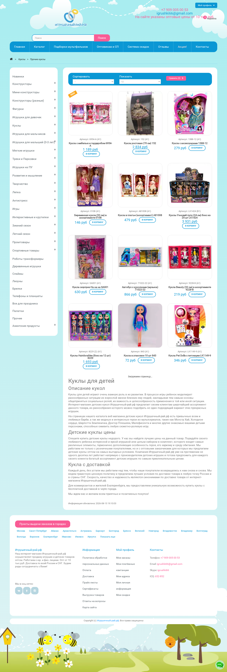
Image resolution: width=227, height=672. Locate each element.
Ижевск (79, 537)
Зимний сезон (34, 224)
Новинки (18, 76)
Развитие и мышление (34, 174)
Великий (140, 531)
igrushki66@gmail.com (169, 563)
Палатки (18, 311)
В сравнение (102, 113)
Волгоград (201, 531)
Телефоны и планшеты (27, 296)
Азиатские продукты (34, 325)
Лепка (34, 191)
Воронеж (34, 537)
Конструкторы (34, 83)
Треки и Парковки (34, 158)
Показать (125, 76)
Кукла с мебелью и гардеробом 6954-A (90, 144)
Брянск (127, 531)
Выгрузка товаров (93, 594)
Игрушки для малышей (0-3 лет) (34, 141)
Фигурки (34, 108)
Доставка (88, 576)
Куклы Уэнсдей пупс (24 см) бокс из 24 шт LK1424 (190, 216)
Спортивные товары (34, 249)
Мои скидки (123, 594)
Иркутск (92, 537)
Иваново (66, 537)
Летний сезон (34, 233)
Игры (34, 208)
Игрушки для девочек (34, 116)
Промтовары (34, 241)
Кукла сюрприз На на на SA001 (90, 287)
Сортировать (81, 76)
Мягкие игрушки (34, 149)
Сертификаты (90, 588)
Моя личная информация (123, 585)
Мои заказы (123, 557)
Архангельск (69, 531)
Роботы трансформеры (27, 259)
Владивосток (170, 531)
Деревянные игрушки (26, 266)
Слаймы (17, 273)
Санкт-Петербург (38, 531)
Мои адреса (123, 576)
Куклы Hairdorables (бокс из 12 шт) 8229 (90, 356)
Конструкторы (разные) (34, 99)
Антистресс (34, 199)
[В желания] (78, 113)
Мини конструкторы (34, 91)
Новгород (154, 531)
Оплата (86, 570)
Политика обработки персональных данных (95, 560)
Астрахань (86, 531)
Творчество (34, 183)
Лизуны (17, 281)
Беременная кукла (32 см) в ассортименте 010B (90, 216)
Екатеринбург (50, 537)
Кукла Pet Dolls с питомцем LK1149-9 (189, 355)
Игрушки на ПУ (34, 166)
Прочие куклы (37, 59)
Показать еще (107, 537)
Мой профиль (125, 549)
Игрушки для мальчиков (34, 133)
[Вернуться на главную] (11, 59)
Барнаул (100, 531)
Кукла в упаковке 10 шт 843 (140, 355)
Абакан (55, 531)
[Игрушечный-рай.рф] (71, 17)
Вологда (21, 537)
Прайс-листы (90, 582)
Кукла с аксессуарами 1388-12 (189, 143)
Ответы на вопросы (94, 601)
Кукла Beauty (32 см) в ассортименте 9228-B (189, 288)
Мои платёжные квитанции (125, 567)
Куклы (34, 124)
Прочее (17, 318)
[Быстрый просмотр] (90, 119)
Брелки (17, 288)
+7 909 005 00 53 (174, 10)
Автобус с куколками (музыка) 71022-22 (140, 288)
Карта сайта (89, 607)
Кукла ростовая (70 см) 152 (140, 143)
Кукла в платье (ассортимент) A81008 (140, 215)
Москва (21, 531)
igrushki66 (163, 570)
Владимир (186, 531)
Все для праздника (25, 303)
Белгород (114, 531)
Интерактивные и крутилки (34, 216)
